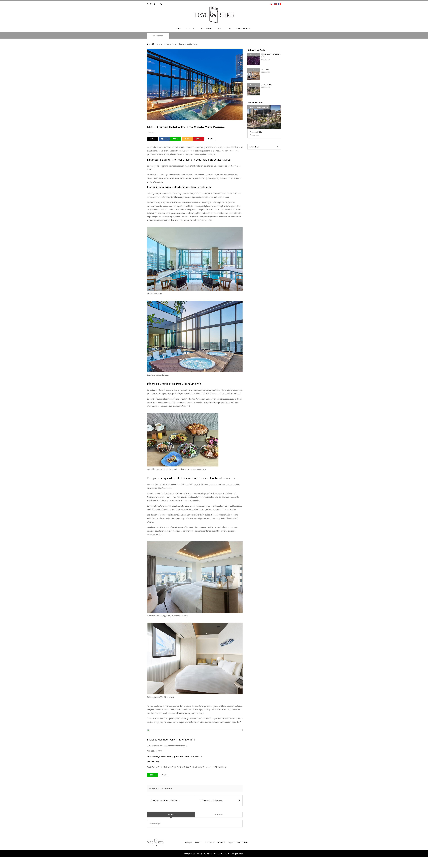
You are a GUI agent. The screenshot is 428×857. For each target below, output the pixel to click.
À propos (188, 842)
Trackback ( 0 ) (219, 814)
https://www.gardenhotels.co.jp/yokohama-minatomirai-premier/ (174, 756)
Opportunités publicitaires (239, 842)
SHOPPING (191, 29)
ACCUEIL (178, 29)
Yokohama (158, 35)
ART (219, 29)
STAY (229, 29)
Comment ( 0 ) (171, 814)
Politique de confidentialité (215, 842)
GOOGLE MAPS (153, 761)
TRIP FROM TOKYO (243, 29)
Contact (198, 842)
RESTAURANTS (206, 29)
